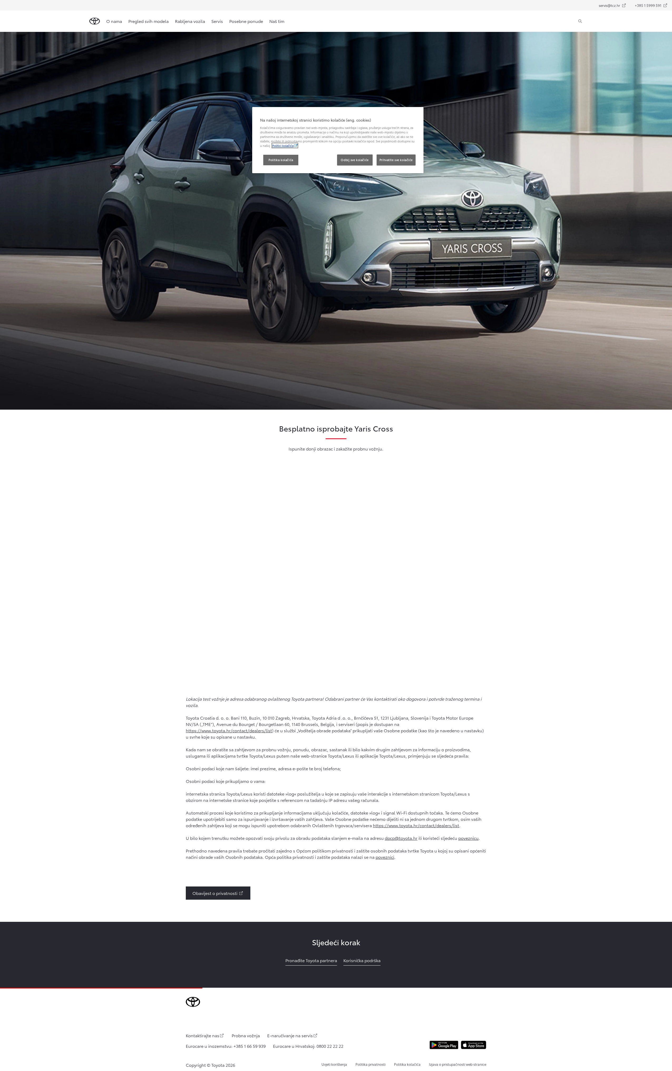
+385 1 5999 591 (653, 7)
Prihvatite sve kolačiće (396, 160)
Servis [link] (217, 21)
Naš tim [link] (276, 21)
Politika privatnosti (371, 1064)
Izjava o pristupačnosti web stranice (457, 1064)
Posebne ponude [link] (246, 21)
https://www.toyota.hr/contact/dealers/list (229, 730)
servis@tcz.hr (614, 7)
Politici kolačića (283, 145)
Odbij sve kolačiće (354, 160)
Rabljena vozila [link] (190, 21)
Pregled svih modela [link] (148, 21)
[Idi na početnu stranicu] (94, 21)
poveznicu (468, 838)
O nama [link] (114, 21)
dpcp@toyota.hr (401, 838)
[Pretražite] (580, 21)
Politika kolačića (407, 1064)
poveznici (385, 857)
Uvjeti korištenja (334, 1064)
